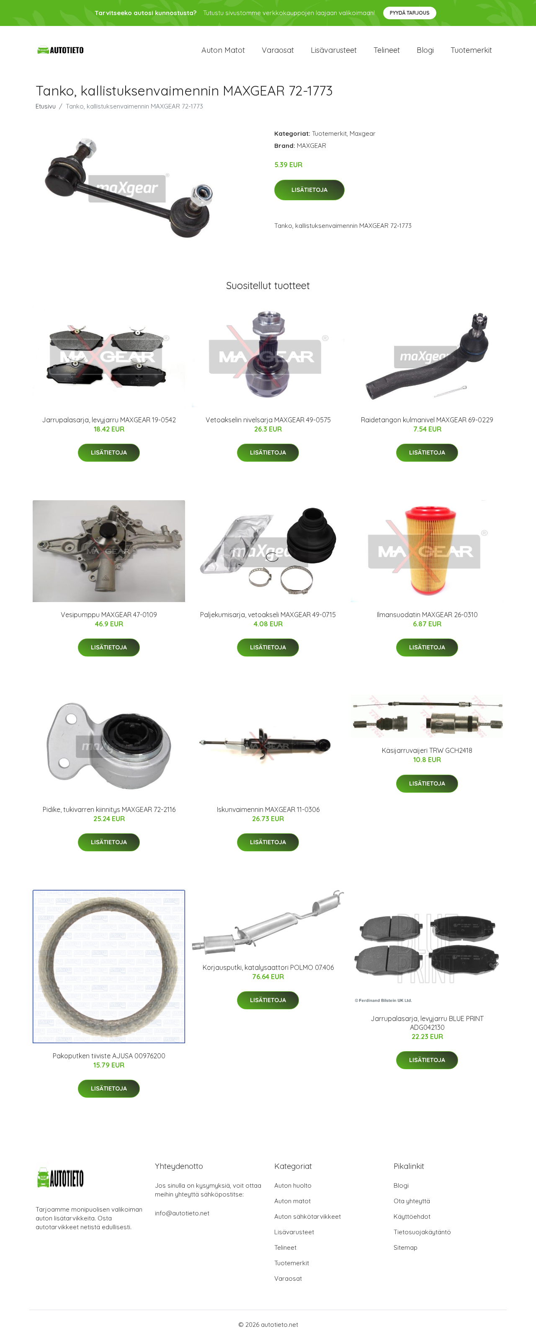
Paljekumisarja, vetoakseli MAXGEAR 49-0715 (268, 614)
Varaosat (278, 50)
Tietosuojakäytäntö (422, 1232)
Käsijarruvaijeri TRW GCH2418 (427, 750)
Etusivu (46, 106)
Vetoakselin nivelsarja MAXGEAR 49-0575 (268, 420)
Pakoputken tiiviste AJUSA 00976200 (109, 1056)
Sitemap (405, 1247)
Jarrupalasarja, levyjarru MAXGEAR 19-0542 (109, 420)
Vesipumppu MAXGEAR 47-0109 (109, 614)
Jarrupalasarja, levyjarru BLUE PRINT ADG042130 (427, 1022)
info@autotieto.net (182, 1213)
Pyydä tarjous (410, 13)
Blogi (425, 50)
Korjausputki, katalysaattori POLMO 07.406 (268, 967)
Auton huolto (293, 1185)
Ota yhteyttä (412, 1201)
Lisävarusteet (334, 50)
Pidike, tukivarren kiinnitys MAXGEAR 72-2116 (109, 809)
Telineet (387, 50)
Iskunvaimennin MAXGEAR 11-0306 (268, 809)
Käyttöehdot (412, 1216)
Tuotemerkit (471, 50)
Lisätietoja (309, 190)
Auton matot (223, 50)
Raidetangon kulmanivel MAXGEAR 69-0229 (427, 420)
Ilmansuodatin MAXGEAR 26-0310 (427, 614)
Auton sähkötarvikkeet (307, 1216)
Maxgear (363, 133)
